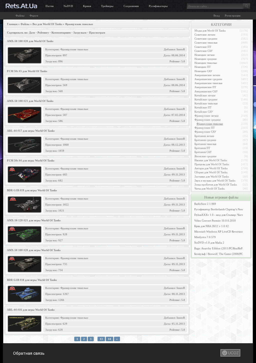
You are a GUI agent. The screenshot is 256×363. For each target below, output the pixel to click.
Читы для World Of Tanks (209, 188)
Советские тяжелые (206, 42)
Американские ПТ (205, 87)
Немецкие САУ (203, 71)
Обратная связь (28, 353)
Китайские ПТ (203, 107)
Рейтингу (43, 32)
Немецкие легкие (204, 54)
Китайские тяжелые (206, 103)
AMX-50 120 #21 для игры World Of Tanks (33, 220)
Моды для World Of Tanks (210, 30)
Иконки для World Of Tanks (210, 160)
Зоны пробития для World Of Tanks (215, 184)
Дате (32, 32)
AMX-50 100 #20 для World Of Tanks (30, 41)
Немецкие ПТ (202, 66)
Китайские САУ (203, 111)
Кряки (87, 6)
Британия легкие (204, 135)
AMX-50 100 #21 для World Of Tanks (30, 100)
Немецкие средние (205, 58)
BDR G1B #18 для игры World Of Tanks (32, 279)
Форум (34, 15)
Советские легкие (204, 34)
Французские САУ (205, 131)
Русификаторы (158, 6)
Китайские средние (206, 99)
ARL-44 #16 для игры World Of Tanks (30, 309)
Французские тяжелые (209, 123)
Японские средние (205, 156)
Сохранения (131, 6)
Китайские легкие (205, 95)
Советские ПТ (202, 46)
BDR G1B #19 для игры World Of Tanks (32, 190)
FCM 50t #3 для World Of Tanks (27, 71)
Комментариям (61, 32)
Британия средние (205, 139)
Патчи (50, 6)
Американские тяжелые (208, 83)
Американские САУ (206, 91)
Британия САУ (203, 151)
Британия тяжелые (205, 143)
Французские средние (207, 119)
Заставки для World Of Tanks (211, 176)
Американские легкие (207, 75)
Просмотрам (97, 32)
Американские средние (208, 79)
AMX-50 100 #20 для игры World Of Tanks (33, 250)
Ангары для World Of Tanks (211, 168)
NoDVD (68, 6)
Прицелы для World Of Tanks (211, 164)
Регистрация (232, 15)
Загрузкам (79, 32)
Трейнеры (107, 6)
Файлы (20, 15)
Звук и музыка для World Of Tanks (214, 180)
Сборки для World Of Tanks (210, 172)
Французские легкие (206, 115)
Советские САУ (203, 50)
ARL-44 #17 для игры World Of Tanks (30, 130)
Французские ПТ (204, 127)
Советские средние (205, 38)
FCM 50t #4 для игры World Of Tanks (30, 160)
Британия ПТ (202, 147)
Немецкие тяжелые (205, 62)
